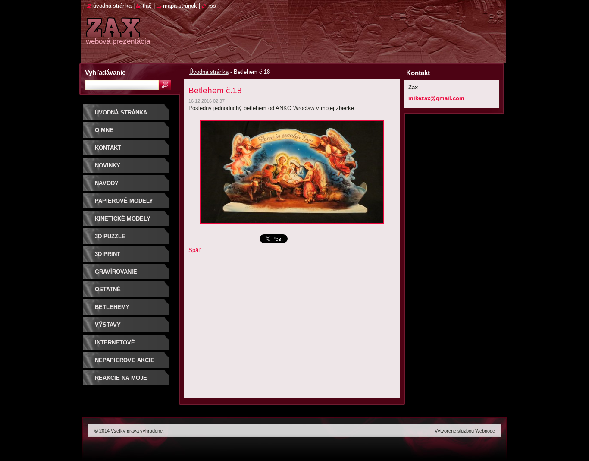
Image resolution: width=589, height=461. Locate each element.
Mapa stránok (180, 6)
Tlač (147, 6)
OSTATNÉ (108, 289)
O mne (104, 130)
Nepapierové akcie (124, 360)
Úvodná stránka (209, 72)
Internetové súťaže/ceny (115, 345)
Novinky (107, 165)
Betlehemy (112, 307)
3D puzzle (110, 236)
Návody (107, 183)
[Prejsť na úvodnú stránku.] (113, 32)
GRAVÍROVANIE (116, 271)
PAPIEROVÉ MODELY (124, 201)
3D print (107, 254)
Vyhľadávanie (105, 72)
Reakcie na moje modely (121, 381)
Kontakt (108, 148)
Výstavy (108, 325)
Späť (194, 250)
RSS (212, 6)
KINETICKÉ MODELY (122, 218)
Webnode (485, 430)
